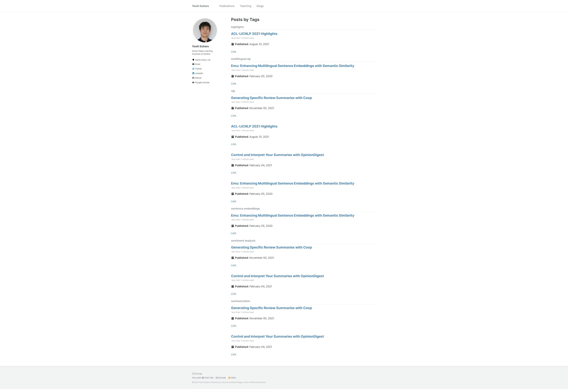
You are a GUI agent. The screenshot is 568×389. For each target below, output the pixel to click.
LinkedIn (199, 73)
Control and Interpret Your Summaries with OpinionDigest (277, 155)
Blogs (260, 6)
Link (233, 51)
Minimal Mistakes (258, 382)
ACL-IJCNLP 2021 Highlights (254, 34)
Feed (233, 378)
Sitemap (197, 373)
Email (197, 64)
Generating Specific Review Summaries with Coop (271, 98)
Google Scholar (202, 82)
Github (198, 78)
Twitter (198, 69)
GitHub (222, 378)
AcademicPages (236, 382)
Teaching (245, 6)
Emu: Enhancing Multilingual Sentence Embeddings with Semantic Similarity (292, 66)
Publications (226, 6)
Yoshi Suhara (200, 6)
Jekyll (224, 382)
